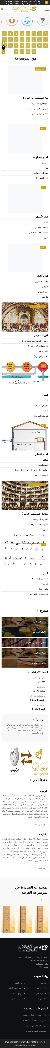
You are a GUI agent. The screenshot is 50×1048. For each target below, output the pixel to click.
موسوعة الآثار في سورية (36, 1026)
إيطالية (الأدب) (39, 691)
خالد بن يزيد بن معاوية (39, 114)
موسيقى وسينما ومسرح (37, 485)
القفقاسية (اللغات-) (40, 579)
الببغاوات (44, 411)
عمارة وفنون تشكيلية (38, 306)
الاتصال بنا (42, 999)
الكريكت (45, 297)
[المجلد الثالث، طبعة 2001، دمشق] (40, 919)
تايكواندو (45, 287)
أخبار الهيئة (41, 988)
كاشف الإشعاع (42, 465)
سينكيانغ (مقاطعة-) (40, 173)
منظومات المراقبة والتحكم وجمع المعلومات (30, 470)
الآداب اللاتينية (41, 687)
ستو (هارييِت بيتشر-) (40, 103)
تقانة (43, 425)
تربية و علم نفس (40, 705)
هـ (28, 51)
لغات (43, 544)
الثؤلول (44, 790)
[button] (46, 900)
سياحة (43, 128)
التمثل (45, 395)
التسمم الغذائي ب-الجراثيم (37, 232)
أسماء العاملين (16, 999)
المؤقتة (45, 460)
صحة (43, 188)
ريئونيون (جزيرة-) (37, 700)
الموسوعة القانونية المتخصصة (34, 1021)
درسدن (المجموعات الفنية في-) (35, 341)
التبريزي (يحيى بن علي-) (38, 109)
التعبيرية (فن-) (42, 351)
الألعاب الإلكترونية (41, 282)
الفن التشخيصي (40, 335)
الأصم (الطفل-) (38, 709)
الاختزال (44, 573)
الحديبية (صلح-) (40, 157)
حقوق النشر (41, 993)
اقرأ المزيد (41, 825)
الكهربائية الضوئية (41, 406)
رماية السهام (43, 292)
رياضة (43, 247)
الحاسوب (41, 681)
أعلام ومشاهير (40, 69)
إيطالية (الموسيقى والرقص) (35, 514)
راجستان (45, 163)
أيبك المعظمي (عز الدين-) (35, 98)
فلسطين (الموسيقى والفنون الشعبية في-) (31, 535)
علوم (43, 366)
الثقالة (45, 401)
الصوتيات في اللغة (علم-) (38, 594)
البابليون (45, 119)
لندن (46, 168)
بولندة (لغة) (43, 589)
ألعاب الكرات (42, 276)
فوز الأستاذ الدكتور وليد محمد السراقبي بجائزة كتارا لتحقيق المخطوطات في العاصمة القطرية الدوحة (22, 2)
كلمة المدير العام (15, 988)
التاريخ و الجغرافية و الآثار (37, 696)
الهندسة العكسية (41, 475)
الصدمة (45, 222)
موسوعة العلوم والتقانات (36, 1031)
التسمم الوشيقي (41, 227)
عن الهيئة (18, 983)
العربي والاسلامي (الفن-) (38, 346)
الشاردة (43, 834)
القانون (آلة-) (43, 530)
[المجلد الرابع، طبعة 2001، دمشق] (23, 919)
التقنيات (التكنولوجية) (38, 678)
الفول (46, 238)
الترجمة (45, 584)
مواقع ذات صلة (16, 993)
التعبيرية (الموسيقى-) (39, 519)
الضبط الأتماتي (41, 454)
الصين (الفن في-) (41, 356)
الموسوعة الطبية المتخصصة (34, 1015)
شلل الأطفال (42, 217)
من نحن (43, 983)
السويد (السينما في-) (39, 524)
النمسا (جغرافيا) (42, 178)
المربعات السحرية (41, 416)
